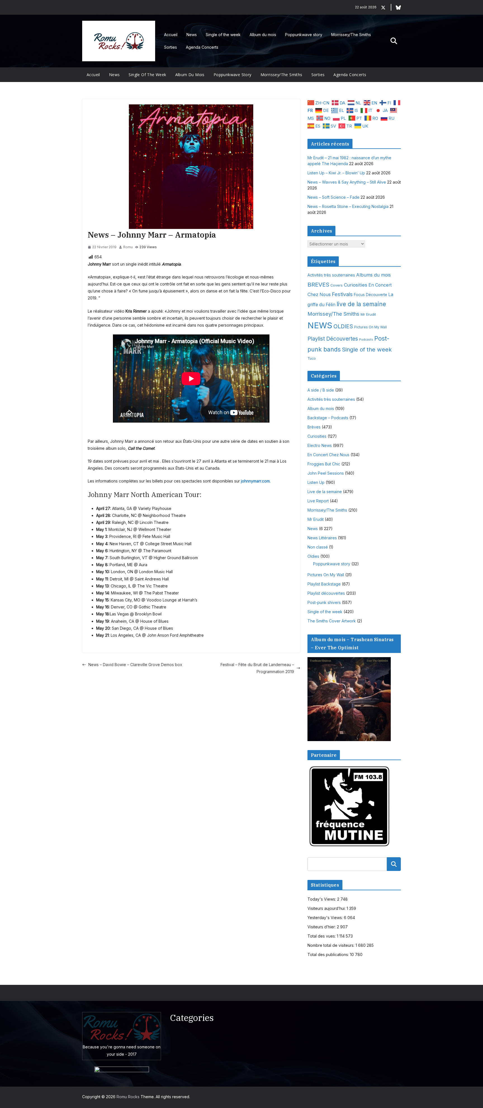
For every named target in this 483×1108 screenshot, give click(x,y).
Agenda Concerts (202, 47)
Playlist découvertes (326, 593)
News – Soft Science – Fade (333, 197)
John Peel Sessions (325, 473)
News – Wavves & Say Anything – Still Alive (346, 182)
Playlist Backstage (324, 584)
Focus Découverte (370, 294)
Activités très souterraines (331, 275)
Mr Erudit (368, 314)
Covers (336, 285)
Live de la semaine (324, 491)
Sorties (170, 47)
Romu (128, 247)
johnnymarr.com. (256, 481)
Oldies (313, 556)
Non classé (317, 547)
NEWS (319, 325)
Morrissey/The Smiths (351, 34)
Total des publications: (328, 954)
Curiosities (355, 285)
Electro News (319, 445)
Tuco (311, 358)
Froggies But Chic (323, 464)
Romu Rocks (128, 1096)
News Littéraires (322, 537)
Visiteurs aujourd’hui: (327, 908)
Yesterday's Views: (325, 917)
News (191, 34)
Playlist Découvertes (332, 339)
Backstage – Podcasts (327, 417)
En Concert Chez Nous (328, 454)
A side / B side (320, 390)
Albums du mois (373, 275)
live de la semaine (361, 304)
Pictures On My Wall (370, 327)
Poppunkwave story (303, 34)
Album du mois (263, 34)
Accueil (170, 34)
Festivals (342, 294)
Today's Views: (322, 899)
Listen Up (316, 482)
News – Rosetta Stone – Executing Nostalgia (348, 206)
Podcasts (366, 339)
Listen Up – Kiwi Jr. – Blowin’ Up (336, 172)
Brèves (314, 427)
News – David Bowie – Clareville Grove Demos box (135, 664)
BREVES (318, 284)
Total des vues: (322, 936)
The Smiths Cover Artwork (331, 621)
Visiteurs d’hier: (322, 926)
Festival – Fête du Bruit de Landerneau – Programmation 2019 (257, 668)
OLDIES (343, 326)
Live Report (318, 500)
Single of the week (223, 34)
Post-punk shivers (324, 602)
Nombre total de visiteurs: (331, 945)
